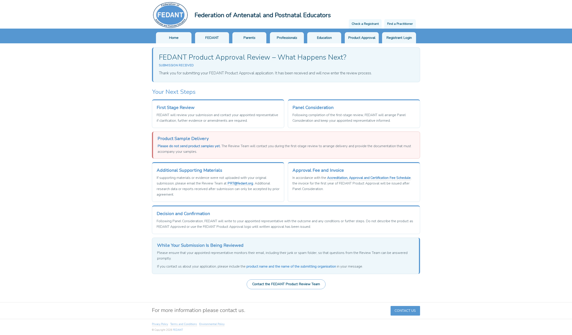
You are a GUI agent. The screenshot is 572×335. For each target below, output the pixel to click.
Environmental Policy (212, 324)
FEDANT (212, 38)
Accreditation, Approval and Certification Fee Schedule (369, 178)
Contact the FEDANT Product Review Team (286, 284)
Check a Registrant (365, 24)
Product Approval (361, 38)
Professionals (287, 38)
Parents (249, 38)
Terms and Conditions (183, 324)
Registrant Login (399, 38)
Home (174, 38)
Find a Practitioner (400, 24)
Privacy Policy (160, 324)
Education (324, 38)
